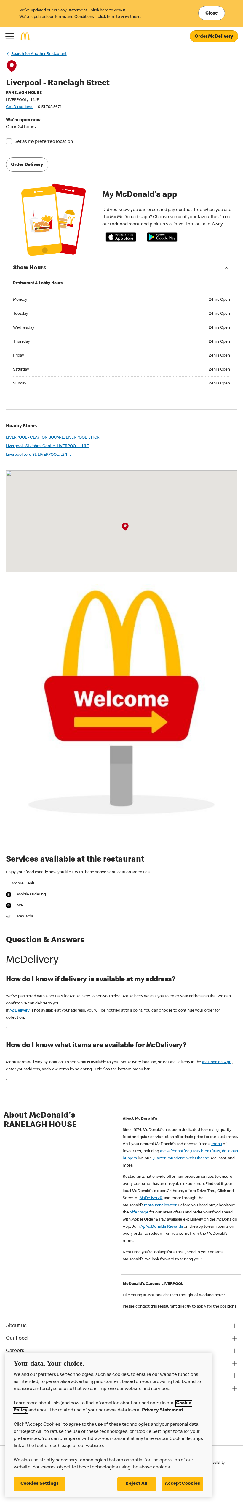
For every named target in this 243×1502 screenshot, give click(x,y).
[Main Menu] (9, 36)
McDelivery (19, 1011)
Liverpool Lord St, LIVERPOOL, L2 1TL (38, 455)
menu (216, 1144)
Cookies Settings (39, 1484)
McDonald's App (216, 1062)
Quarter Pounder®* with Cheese (180, 1158)
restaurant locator (160, 1205)
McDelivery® (151, 1198)
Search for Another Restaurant (39, 54)
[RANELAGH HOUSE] (125, 526)
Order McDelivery (214, 36)
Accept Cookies (182, 1484)
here (104, 10)
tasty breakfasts (205, 1151)
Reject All (136, 1484)
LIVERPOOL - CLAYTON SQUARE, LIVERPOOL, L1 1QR (53, 438)
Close (211, 13)
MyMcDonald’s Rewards (161, 1227)
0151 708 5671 (49, 107)
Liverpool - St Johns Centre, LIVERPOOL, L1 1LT (47, 446)
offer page (139, 1212)
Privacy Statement (162, 1410)
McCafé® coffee (175, 1151)
